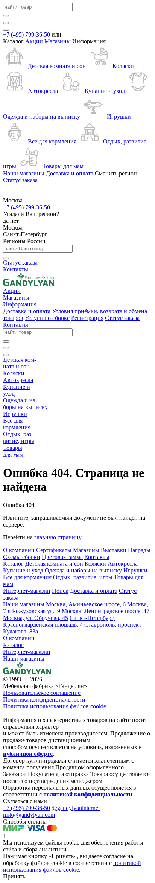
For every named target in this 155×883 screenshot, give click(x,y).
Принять (14, 876)
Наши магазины (23, 658)
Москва (13, 227)
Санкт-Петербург (25, 234)
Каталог (13, 645)
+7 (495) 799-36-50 (26, 34)
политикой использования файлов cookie (72, 866)
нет (14, 221)
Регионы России (24, 241)
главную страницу (57, 537)
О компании (19, 638)
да (6, 221)
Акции (34, 41)
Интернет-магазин (26, 652)
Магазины (58, 41)
